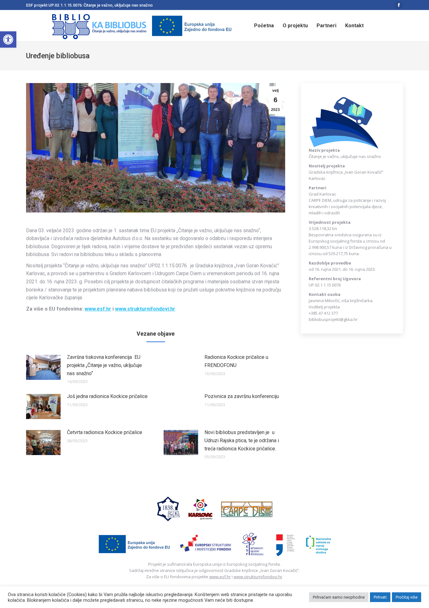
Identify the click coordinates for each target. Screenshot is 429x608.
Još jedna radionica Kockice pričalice (107, 396)
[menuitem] (264, 26)
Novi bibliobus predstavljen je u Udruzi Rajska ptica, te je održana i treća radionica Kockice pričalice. (241, 440)
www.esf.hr (220, 576)
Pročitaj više (406, 597)
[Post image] (43, 367)
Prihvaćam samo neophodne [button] (339, 597)
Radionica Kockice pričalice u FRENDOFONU (236, 361)
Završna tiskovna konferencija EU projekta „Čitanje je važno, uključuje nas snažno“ (104, 365)
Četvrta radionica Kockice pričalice (104, 432)
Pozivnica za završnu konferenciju (241, 396)
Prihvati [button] (380, 597)
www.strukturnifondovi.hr (258, 576)
